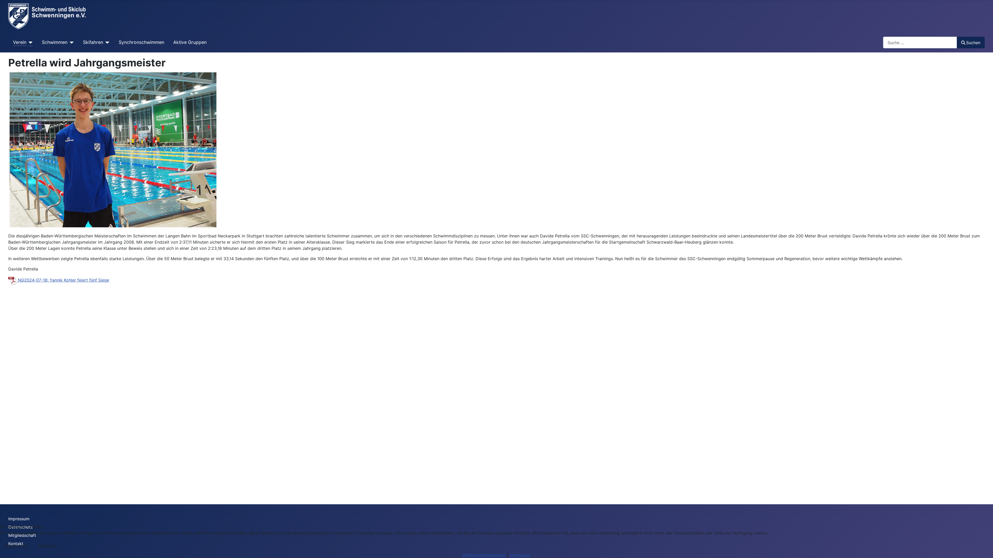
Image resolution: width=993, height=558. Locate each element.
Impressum (18, 518)
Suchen (973, 42)
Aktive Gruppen (190, 42)
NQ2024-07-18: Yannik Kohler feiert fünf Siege (63, 280)
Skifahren (93, 42)
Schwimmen (54, 42)
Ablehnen (47, 545)
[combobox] (920, 42)
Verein (19, 42)
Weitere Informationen (484, 554)
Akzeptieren (16, 545)
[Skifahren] (106, 42)
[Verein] (29, 42)
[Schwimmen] (70, 42)
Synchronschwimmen (141, 42)
